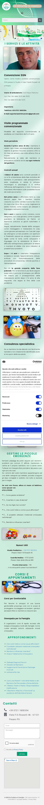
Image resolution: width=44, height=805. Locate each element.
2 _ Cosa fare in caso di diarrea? (16, 500)
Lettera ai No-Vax (13, 672)
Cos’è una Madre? (14, 681)
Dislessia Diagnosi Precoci (16, 662)
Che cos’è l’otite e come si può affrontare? (23, 644)
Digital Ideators (22, 799)
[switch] (39, 403)
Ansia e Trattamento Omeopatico (20, 654)
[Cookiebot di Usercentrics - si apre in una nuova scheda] (33, 362)
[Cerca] (40, 20)
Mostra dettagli (32, 424)
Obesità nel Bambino (15, 665)
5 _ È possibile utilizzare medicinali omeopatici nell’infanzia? (22, 516)
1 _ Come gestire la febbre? (14, 495)
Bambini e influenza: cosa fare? (18, 651)
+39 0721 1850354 (19, 110)
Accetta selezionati (22, 436)
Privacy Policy (18, 750)
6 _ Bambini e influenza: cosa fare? (17, 522)
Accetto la (14, 750)
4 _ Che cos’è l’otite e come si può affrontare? (21, 510)
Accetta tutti (22, 430)
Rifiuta (22, 442)
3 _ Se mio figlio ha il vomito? (15, 505)
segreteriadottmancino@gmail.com (24, 114)
